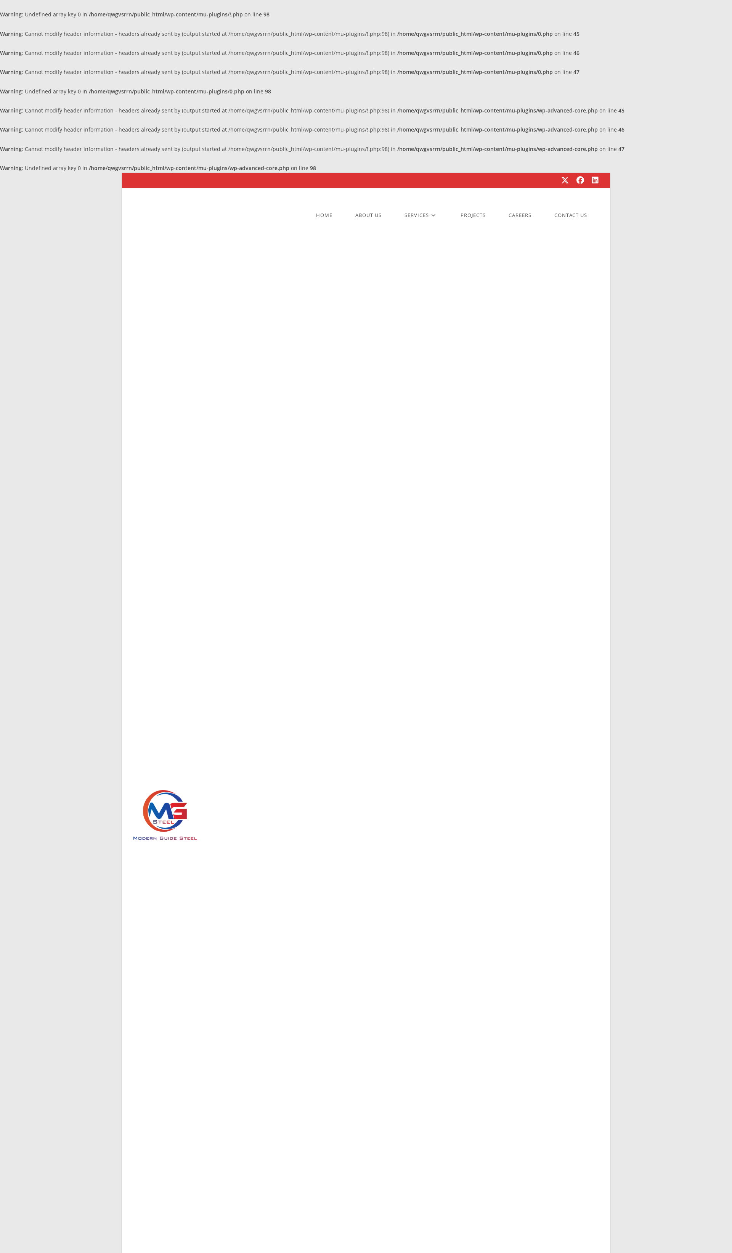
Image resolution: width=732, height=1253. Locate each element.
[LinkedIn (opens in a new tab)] (593, 180)
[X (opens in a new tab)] (565, 180)
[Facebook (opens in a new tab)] (580, 180)
